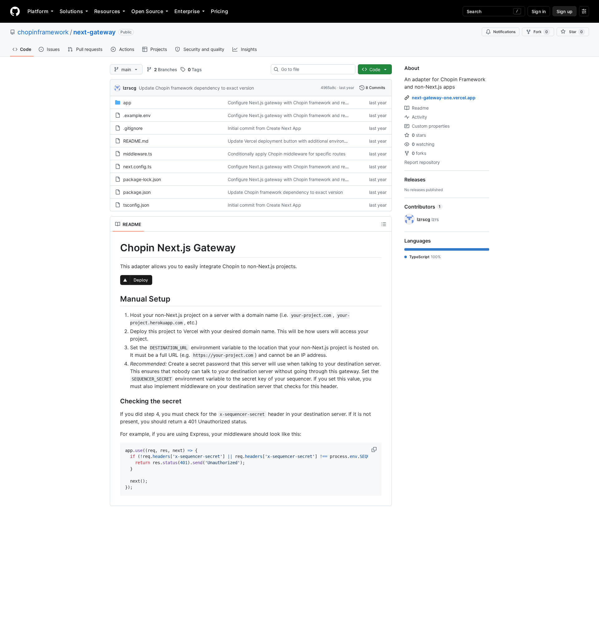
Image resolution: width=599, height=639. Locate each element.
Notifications (504, 31)
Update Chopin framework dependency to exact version (196, 88)
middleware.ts (137, 153)
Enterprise (187, 11)
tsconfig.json (136, 205)
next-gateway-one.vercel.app (443, 97)
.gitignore (133, 128)
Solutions (71, 11)
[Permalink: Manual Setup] (115, 298)
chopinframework (43, 32)
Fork (540, 31)
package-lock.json (142, 179)
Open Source (147, 11)
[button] (374, 449)
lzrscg (129, 88)
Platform (37, 11)
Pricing (219, 11)
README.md (136, 141)
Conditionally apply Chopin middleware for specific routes (286, 153)
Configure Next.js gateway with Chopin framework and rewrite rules (297, 102)
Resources (107, 11)
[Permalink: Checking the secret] (115, 401)
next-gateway (94, 32)
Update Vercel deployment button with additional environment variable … (302, 141)
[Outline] (383, 224)
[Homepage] (15, 11)
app (127, 102)
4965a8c (328, 87)
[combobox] (315, 69)
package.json (137, 192)
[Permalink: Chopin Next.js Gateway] (115, 247)
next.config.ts (137, 166)
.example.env (137, 115)
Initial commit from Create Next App (264, 128)
